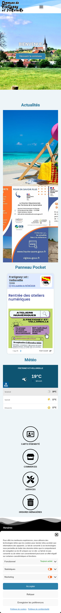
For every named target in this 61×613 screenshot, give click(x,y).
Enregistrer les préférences (30, 602)
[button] (56, 534)
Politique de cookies (18, 609)
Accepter (30, 586)
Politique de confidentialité (38, 609)
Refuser (30, 594)
